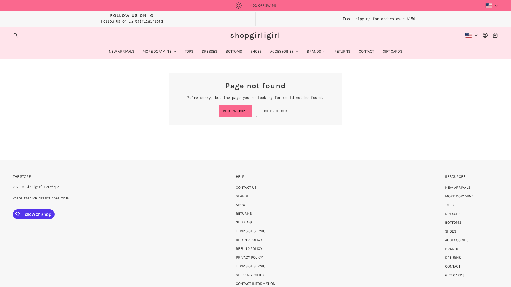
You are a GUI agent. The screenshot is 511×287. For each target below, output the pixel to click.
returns (244, 213)
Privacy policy (249, 257)
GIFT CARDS (454, 275)
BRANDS (452, 249)
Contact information (255, 283)
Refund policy (249, 240)
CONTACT (452, 266)
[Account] (485, 35)
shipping (244, 222)
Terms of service (252, 266)
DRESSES (452, 214)
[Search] (16, 35)
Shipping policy (250, 275)
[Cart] (495, 35)
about (241, 204)
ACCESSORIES (456, 240)
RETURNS (453, 257)
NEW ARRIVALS (457, 187)
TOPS (449, 205)
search (242, 196)
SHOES (450, 231)
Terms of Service (252, 231)
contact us (246, 187)
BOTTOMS (453, 222)
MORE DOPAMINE (459, 196)
